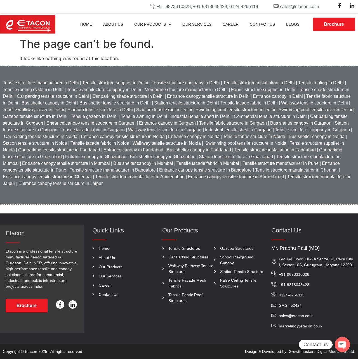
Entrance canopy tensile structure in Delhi (207, 96)
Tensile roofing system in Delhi (33, 89)
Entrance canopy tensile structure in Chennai (47, 176)
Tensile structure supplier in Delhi (114, 82)
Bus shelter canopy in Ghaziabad (162, 156)
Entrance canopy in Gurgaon (167, 123)
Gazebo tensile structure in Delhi (35, 116)
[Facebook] (339, 5)
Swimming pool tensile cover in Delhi (315, 109)
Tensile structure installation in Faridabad (275, 150)
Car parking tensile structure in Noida (40, 136)
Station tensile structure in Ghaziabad (236, 156)
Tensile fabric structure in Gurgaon (233, 123)
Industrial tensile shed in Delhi (199, 116)
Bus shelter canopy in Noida (316, 136)
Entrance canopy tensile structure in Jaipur (60, 183)
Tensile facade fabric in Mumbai (207, 163)
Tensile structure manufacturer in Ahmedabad (140, 176)
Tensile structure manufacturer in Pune (280, 163)
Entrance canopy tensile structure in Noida (123, 136)
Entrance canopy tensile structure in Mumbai (66, 163)
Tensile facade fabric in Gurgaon (92, 129)
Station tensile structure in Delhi (185, 103)
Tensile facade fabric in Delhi (249, 103)
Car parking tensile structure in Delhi (53, 96)
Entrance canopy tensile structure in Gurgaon (91, 123)
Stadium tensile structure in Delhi (99, 109)
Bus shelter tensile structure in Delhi (115, 103)
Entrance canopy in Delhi (277, 96)
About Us (113, 24)
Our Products (150, 24)
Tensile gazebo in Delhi (94, 116)
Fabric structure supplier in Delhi (263, 89)
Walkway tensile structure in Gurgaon (165, 129)
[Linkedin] (352, 5)
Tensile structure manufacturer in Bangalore (113, 170)
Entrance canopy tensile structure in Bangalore (205, 170)
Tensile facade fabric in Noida (99, 143)
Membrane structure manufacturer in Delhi (186, 89)
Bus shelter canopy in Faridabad (198, 150)
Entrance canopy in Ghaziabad (95, 156)
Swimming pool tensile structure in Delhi (235, 109)
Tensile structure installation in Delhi (259, 82)
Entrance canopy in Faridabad (133, 150)
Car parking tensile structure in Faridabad (59, 150)
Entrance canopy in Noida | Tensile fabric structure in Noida (226, 136)
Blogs (293, 24)
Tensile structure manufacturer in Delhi (41, 82)
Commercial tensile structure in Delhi (270, 116)
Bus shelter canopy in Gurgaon (300, 123)
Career (231, 24)
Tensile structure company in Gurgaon (312, 129)
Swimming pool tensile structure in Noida (245, 143)
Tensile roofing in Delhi (321, 82)
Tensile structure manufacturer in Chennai (296, 170)
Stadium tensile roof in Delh (163, 109)
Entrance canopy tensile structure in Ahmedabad (236, 176)
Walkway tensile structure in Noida (167, 143)
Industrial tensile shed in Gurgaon (238, 129)
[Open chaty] (342, 344)
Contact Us (262, 24)
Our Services (196, 24)
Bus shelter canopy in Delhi (49, 103)
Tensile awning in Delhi (144, 116)
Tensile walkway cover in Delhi (33, 109)
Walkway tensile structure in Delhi (314, 103)
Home (86, 24)
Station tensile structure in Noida (35, 143)
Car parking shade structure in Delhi (128, 96)
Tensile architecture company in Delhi (104, 89)
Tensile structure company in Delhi (185, 82)
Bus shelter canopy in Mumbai (142, 163)
